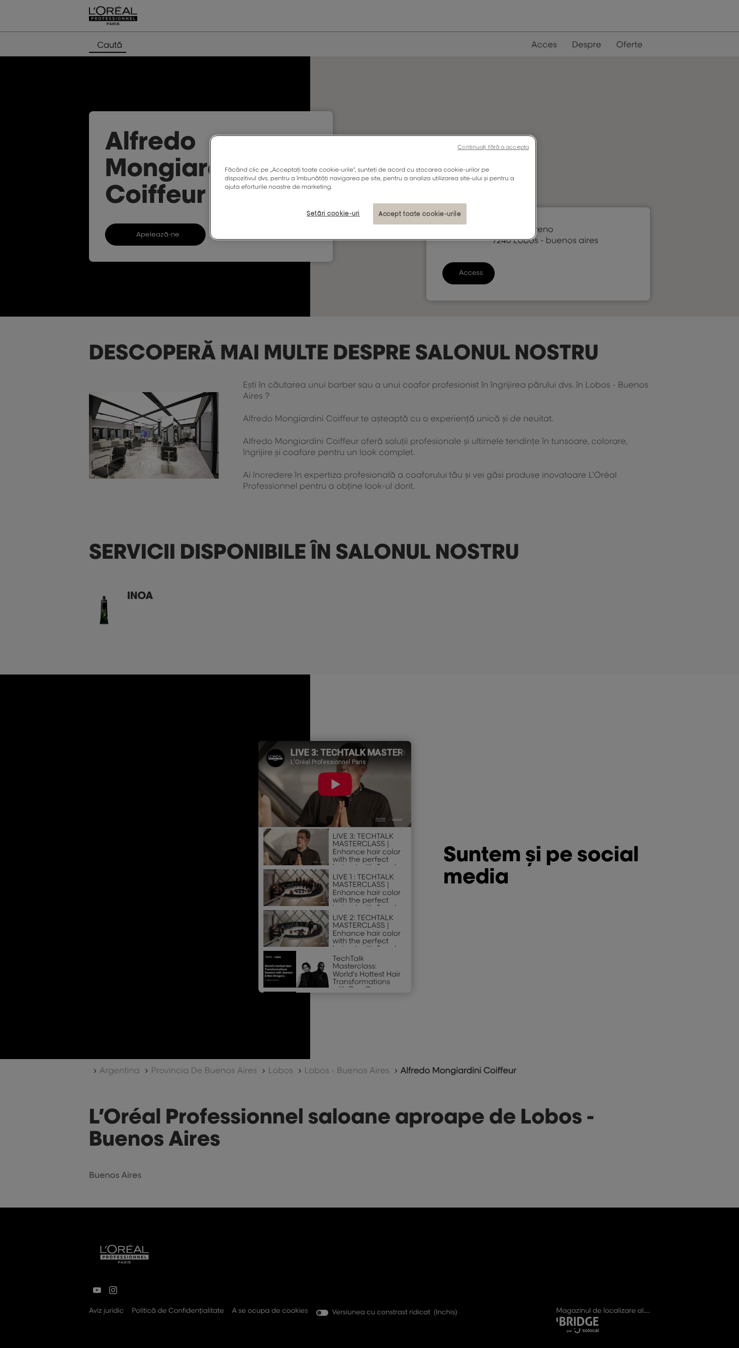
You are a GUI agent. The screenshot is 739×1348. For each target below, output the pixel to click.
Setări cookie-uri (333, 213)
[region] (373, 187)
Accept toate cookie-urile (420, 213)
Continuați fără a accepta (493, 147)
